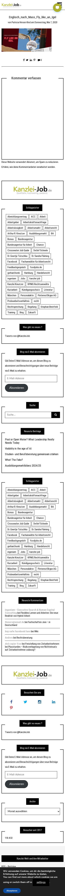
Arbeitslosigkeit (15, 227)
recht (36, 301)
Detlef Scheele (41, 250)
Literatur (48, 289)
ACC (33, 216)
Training (11, 312)
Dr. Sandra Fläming (40, 256)
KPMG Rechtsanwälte (38, 284)
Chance (40, 244)
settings (41, 882)
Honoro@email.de (14, 622)
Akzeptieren (11, 890)
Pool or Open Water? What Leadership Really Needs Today (29, 441)
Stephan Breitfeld (49, 306)
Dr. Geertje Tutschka (17, 256)
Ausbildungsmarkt (38, 233)
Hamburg (28, 272)
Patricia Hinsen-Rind (21, 22)
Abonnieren (16, 387)
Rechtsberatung (24, 637)
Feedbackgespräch (17, 267)
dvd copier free (13, 643)
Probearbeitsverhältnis (19, 301)
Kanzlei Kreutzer (15, 284)
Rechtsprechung (15, 306)
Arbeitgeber (13, 222)
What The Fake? (14, 459)
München (12, 295)
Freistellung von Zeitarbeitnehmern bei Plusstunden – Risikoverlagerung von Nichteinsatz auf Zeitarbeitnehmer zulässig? (32, 646)
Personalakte (27, 295)
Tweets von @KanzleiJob (17, 335)
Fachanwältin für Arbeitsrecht (36, 261)
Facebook (12, 261)
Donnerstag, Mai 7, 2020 (46, 22)
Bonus (11, 239)
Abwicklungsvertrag (17, 216)
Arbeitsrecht (51, 227)
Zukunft (32, 312)
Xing (22, 312)
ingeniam (12, 278)
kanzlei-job (35, 278)
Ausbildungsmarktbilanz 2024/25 (23, 465)
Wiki (36, 631)
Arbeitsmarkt (34, 227)
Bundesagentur (25, 239)
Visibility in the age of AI (18, 448)
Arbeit (43, 216)
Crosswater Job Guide (18, 250)
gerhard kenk (14, 272)
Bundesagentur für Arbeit (20, 244)
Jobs (22, 278)
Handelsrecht (43, 272)
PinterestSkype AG (47, 295)
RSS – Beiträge (9, 866)
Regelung (32, 306)
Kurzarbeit (13, 289)
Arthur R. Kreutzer (16, 233)
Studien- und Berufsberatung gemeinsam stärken (31, 454)
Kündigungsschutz (31, 289)
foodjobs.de (36, 267)
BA (52, 233)
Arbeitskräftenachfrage (34, 222)
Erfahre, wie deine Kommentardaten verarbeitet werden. (28, 166)
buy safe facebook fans (17, 631)
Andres (9, 637)
